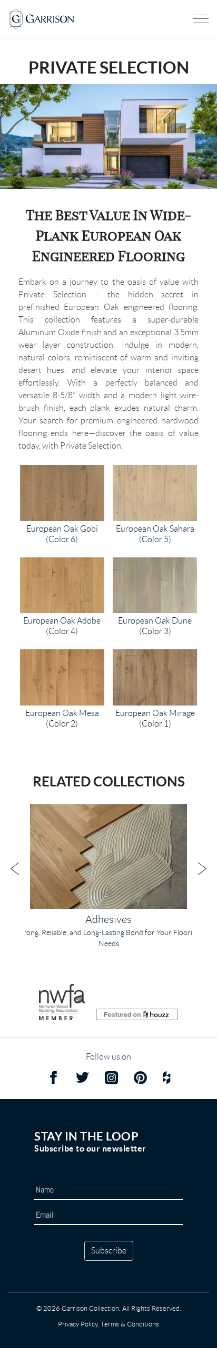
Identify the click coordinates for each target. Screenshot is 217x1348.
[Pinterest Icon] (140, 1079)
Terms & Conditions (130, 1324)
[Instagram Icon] (111, 1079)
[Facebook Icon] (53, 1079)
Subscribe (108, 1250)
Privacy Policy (77, 1324)
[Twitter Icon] (82, 1079)
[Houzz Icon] (166, 1079)
